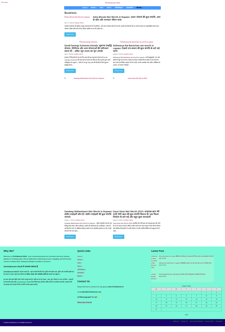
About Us (176, 321)
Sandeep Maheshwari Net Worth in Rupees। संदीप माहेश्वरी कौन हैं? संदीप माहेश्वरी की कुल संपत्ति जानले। (88, 214)
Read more (70, 34)
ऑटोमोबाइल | (119, 8)
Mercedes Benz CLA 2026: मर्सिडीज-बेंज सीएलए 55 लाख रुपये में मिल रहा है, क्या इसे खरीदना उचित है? (186, 256)
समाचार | (94, 8)
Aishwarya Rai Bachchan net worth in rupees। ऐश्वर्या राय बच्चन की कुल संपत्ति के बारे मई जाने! (136, 48)
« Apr (186, 315)
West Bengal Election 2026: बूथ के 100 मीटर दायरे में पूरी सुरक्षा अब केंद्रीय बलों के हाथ (182, 274)
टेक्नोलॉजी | (130, 8)
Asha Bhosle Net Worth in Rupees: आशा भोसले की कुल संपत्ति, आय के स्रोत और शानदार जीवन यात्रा (126, 18)
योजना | (109, 8)
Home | (85, 8)
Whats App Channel (84, 302)
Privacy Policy (209, 321)
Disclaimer (219, 321)
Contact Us (184, 321)
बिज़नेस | (140, 8)
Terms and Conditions (196, 321)
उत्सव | (101, 8)
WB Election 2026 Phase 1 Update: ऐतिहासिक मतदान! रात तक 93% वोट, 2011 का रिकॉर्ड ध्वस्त (185, 263)
